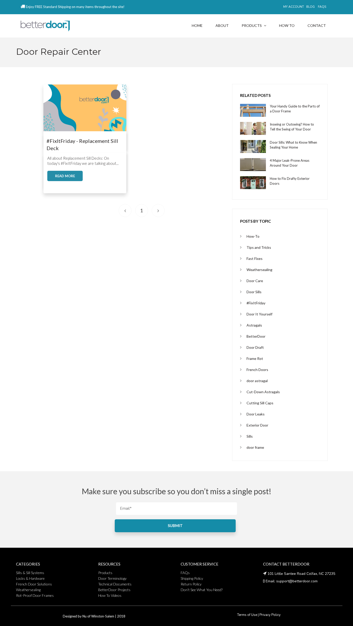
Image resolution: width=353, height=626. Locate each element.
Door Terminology (112, 578)
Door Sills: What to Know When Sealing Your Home (293, 144)
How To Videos (109, 595)
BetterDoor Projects (114, 590)
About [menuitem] (222, 25)
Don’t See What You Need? (201, 590)
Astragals (254, 325)
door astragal (257, 380)
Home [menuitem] (197, 25)
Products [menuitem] (252, 25)
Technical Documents (115, 584)
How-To (253, 236)
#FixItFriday (256, 303)
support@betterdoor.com (297, 581)
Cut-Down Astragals (263, 392)
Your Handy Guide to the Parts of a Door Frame (295, 108)
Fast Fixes (255, 258)
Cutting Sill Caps (260, 403)
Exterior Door (257, 425)
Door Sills (254, 292)
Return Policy (191, 584)
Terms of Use (247, 615)
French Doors (257, 369)
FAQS (322, 7)
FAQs (185, 572)
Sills (250, 436)
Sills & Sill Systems (30, 572)
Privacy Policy (270, 615)
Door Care (255, 281)
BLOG (310, 7)
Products (105, 572)
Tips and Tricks (259, 247)
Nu (84, 616)
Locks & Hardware (30, 578)
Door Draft (255, 347)
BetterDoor (256, 336)
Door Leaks (256, 414)
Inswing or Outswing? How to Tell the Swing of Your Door (292, 126)
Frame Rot (255, 358)
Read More (65, 176)
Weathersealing (259, 269)
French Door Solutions (34, 584)
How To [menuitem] (287, 25)
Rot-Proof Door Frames (35, 595)
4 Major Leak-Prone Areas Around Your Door (289, 162)
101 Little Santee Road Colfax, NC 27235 (301, 573)
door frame (255, 447)
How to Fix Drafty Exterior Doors (290, 181)
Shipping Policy (192, 578)
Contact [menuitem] (317, 25)
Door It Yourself (259, 314)
